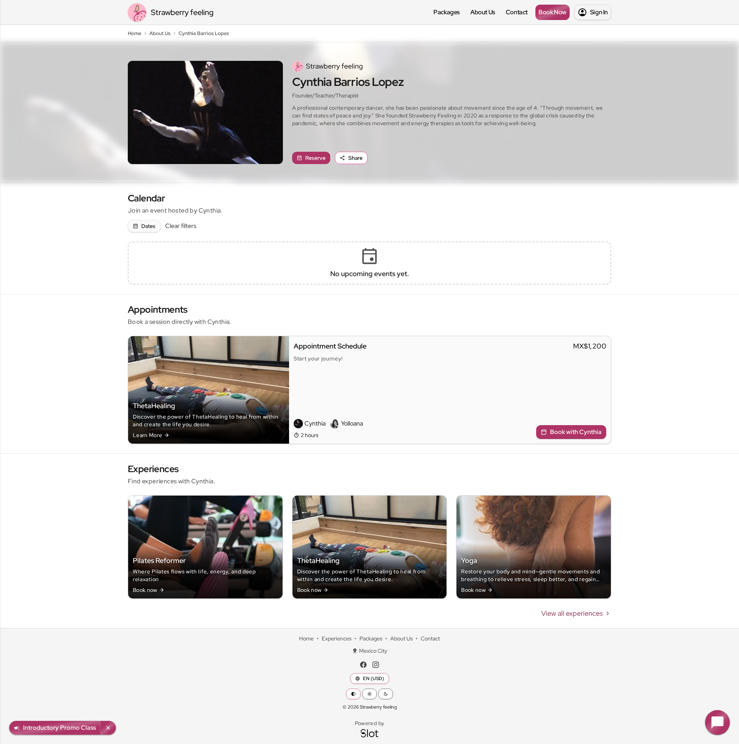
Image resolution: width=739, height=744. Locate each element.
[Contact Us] (717, 722)
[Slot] (369, 733)
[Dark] (385, 694)
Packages (446, 12)
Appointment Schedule (330, 346)
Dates (148, 226)
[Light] (369, 694)
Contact (517, 12)
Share (355, 157)
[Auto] (353, 694)
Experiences (336, 638)
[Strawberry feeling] (137, 12)
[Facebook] (363, 665)
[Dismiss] (108, 728)
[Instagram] (376, 665)
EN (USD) (373, 678)
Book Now (552, 12)
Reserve (315, 157)
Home (306, 638)
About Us (482, 12)
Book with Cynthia (576, 432)
